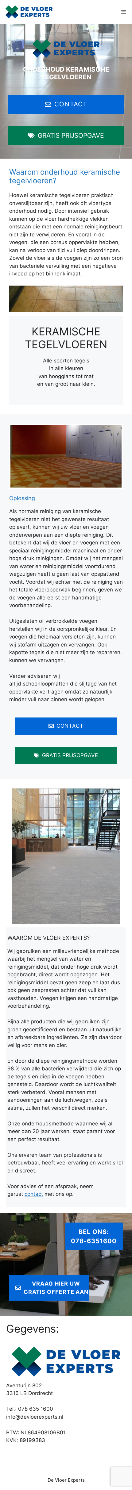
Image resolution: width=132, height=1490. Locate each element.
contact (34, 1194)
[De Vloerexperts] (29, 12)
